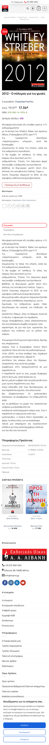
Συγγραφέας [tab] (9, 230)
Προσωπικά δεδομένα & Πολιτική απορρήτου (23, 686)
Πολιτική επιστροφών (12, 656)
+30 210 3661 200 (13, 565)
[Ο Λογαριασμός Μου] (33, 8)
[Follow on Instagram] (11, 582)
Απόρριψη (24, 739)
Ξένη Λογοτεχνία (29, 200)
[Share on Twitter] (14, 206)
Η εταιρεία (7, 600)
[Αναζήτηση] (28, 8)
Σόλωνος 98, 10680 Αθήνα (16, 570)
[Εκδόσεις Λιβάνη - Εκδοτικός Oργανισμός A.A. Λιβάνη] (11, 8)
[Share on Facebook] (9, 206)
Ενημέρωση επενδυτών (13, 605)
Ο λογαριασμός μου (11, 640)
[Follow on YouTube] (23, 582)
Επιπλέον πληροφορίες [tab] (13, 234)
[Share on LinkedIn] (28, 206)
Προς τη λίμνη (36, 518)
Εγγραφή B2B (8, 615)
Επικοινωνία (8, 625)
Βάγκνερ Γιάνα (36, 526)
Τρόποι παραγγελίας (12, 645)
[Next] (47, 510)
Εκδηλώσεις (8, 666)
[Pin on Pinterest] (23, 206)
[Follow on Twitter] (17, 582)
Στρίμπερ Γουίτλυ (24, 101)
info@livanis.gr (12, 575)
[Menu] (45, 8)
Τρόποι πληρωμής (11, 650)
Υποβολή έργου (9, 610)
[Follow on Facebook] (5, 582)
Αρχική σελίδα (9, 17)
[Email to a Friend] (18, 206)
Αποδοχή (24, 725)
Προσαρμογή (24, 732)
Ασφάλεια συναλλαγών (13, 696)
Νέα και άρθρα (9, 661)
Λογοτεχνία (34, 17)
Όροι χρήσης (8, 681)
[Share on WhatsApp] (4, 206)
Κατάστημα (22, 17)
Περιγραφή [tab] (8, 225)
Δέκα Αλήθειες (12, 518)
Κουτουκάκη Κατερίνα (12, 526)
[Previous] (2, 510)
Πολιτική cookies (10, 691)
